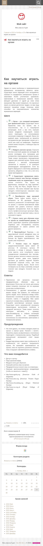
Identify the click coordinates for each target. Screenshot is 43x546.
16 (6, 486)
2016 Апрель (10, 527)
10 (12, 483)
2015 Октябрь (10, 514)
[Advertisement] (21, 59)
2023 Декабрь (10, 533)
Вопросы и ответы (12, 423)
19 (22, 486)
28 (31, 490)
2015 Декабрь (10, 519)
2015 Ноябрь (10, 516)
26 (22, 490)
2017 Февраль (11, 531)
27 (26, 490)
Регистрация (33, 7)
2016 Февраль (11, 523)
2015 (13, 32)
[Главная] (21, 19)
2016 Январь (10, 521)
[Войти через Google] (25, 450)
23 (6, 490)
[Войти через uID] (14, 450)
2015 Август (10, 510)
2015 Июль (10, 508)
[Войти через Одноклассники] (28, 450)
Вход (39, 7)
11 (16, 483)
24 (12, 490)
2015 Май (9, 504)
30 (6, 493)
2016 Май (9, 529)
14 (31, 483)
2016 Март (9, 525)
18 (17, 486)
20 (26, 486)
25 (17, 490)
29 (24, 32)
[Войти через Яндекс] (21, 450)
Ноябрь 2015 (21, 471)
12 (22, 483)
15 (36, 483)
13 (26, 483)
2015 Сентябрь (11, 512)
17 (12, 486)
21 (31, 486)
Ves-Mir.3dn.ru (21, 543)
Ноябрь (18, 32)
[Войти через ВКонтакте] (17, 450)
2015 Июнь (10, 506)
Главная (7, 32)
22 (36, 486)
